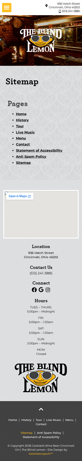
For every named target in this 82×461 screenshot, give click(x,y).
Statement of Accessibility (39, 150)
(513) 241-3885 (41, 273)
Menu (21, 138)
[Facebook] (34, 289)
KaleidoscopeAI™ (41, 453)
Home (21, 114)
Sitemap (23, 163)
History (22, 120)
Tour (20, 126)
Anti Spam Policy (31, 157)
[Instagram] (47, 289)
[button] (6, 7)
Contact (23, 144)
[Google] (41, 289)
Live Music (25, 132)
